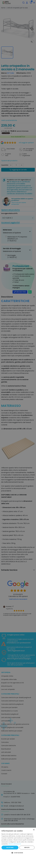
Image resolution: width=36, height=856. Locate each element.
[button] (18, 853)
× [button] (33, 830)
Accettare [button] (10, 847)
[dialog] (18, 842)
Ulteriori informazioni (14, 844)
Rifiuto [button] (27, 847)
